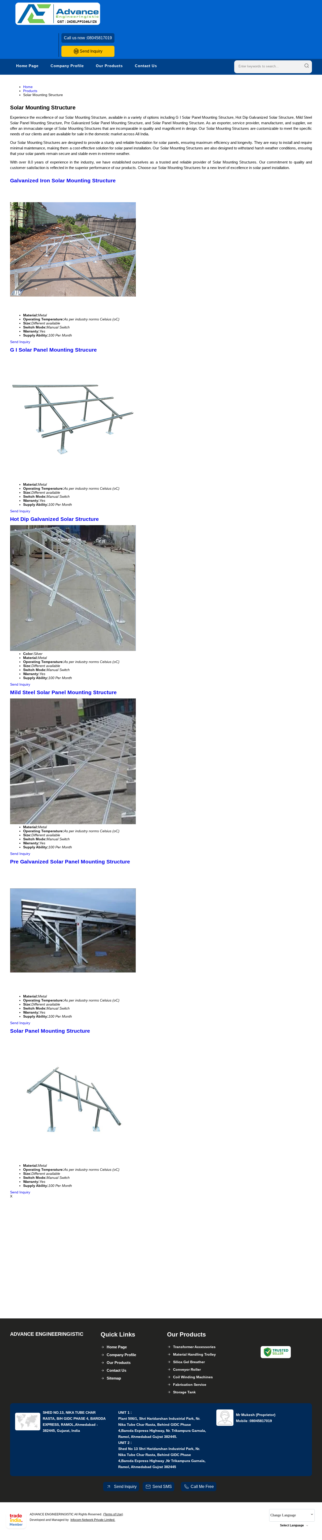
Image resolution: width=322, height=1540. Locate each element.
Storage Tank (184, 1392)
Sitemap (114, 1378)
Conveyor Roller (187, 1369)
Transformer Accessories (194, 1347)
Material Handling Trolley (194, 1354)
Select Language (292, 1525)
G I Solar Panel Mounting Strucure (53, 350)
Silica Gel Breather (189, 1362)
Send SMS (162, 1486)
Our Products (109, 66)
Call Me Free (202, 1486)
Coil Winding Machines (193, 1377)
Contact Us (146, 66)
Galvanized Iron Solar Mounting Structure (63, 180)
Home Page (27, 66)
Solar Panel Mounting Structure (50, 1031)
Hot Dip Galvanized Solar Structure (54, 519)
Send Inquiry (90, 51)
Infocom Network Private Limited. (92, 1520)
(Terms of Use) (113, 1514)
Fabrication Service (189, 1385)
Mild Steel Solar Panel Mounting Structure (63, 692)
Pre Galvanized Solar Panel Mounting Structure (70, 861)
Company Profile (67, 66)
